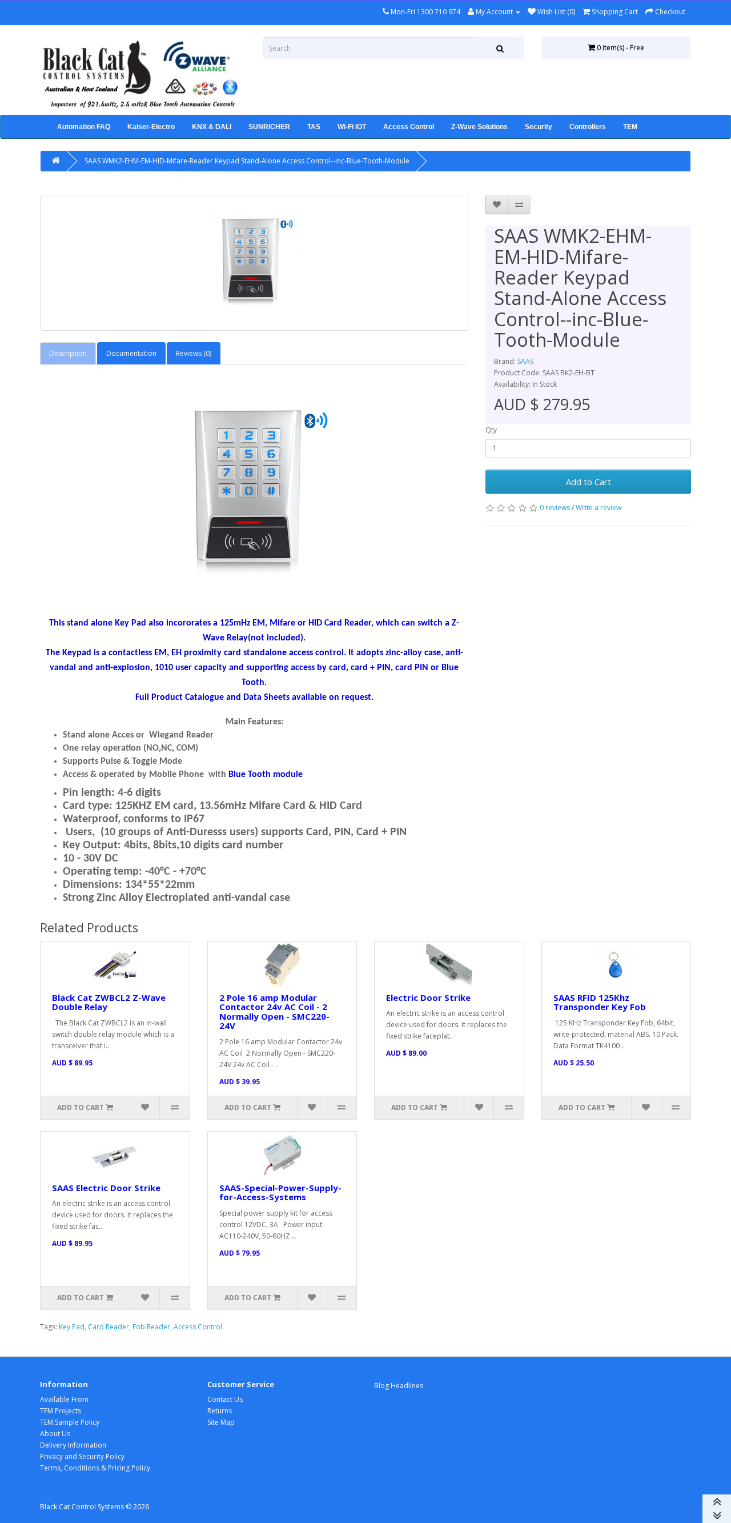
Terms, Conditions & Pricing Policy (95, 1468)
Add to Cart (588, 481)
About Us (55, 1433)
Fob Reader (151, 1327)
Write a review (598, 507)
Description (68, 353)
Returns (219, 1411)
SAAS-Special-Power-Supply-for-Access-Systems (280, 1192)
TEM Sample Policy (69, 1422)
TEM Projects (60, 1411)
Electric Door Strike (428, 997)
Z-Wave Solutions (479, 127)
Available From (64, 1399)
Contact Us (225, 1399)
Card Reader (108, 1327)
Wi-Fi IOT (352, 127)
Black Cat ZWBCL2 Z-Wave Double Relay (109, 1002)
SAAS (525, 361)
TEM (630, 127)
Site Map (221, 1422)
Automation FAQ (83, 127)
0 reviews (555, 507)
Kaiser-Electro (151, 127)
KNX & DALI (211, 127)
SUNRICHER (269, 127)
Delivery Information (73, 1445)
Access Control (408, 127)
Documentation (131, 353)
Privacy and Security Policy (82, 1456)
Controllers (587, 127)
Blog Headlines (398, 1385)
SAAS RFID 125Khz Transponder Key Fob (599, 1002)
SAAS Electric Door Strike (106, 1187)
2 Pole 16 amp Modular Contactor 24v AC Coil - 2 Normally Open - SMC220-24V (274, 1012)
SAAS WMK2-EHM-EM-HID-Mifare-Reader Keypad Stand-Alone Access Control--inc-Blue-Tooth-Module (247, 161)
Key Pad (72, 1327)
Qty (491, 430)
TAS (313, 127)
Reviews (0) (193, 353)
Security (538, 127)
